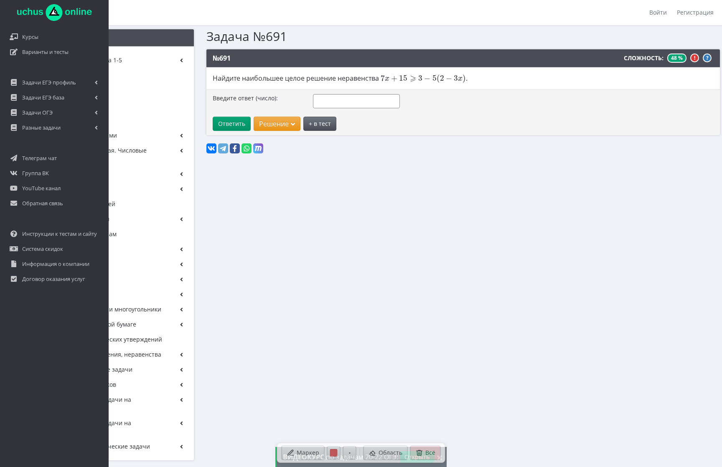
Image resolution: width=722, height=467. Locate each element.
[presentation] (423, 78)
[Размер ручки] (349, 452)
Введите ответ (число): (245, 98)
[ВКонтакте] (211, 148)
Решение (274, 123)
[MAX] (258, 148)
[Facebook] (235, 148)
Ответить (231, 124)
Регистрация (695, 12)
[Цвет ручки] (334, 452)
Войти (658, 12)
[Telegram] (223, 148)
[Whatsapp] (247, 148)
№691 (222, 58)
